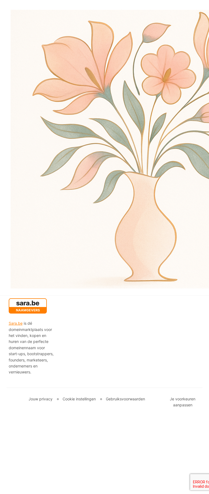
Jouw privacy (41, 399)
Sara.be (16, 323)
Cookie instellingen (79, 399)
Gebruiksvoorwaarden (125, 399)
